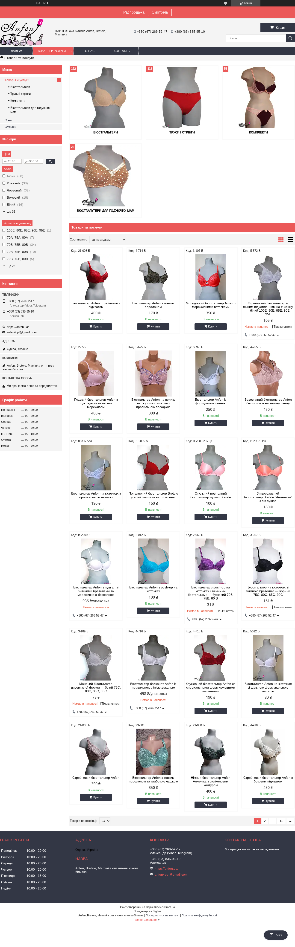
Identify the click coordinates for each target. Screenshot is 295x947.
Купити (98, 326)
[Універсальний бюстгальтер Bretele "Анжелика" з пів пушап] (268, 467)
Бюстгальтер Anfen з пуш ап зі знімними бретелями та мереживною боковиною (95, 591)
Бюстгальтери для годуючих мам (105, 210)
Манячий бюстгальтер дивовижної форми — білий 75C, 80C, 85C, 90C (96, 687)
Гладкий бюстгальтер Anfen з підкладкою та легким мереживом (96, 403)
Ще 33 (11, 211)
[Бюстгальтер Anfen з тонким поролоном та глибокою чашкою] (153, 752)
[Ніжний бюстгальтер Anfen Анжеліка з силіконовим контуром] (211, 752)
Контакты (122, 51)
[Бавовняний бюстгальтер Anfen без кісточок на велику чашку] (268, 373)
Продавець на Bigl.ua (148, 911)
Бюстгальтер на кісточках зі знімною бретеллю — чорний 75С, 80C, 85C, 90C (268, 591)
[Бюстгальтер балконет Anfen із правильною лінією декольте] (153, 658)
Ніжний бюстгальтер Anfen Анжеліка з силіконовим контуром (210, 781)
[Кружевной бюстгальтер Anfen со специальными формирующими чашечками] (211, 658)
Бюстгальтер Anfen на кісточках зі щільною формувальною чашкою (268, 687)
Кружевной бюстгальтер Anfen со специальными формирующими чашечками (211, 687)
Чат (279, 935)
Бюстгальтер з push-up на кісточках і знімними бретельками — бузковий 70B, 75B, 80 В (210, 592)
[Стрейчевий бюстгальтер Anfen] (96, 752)
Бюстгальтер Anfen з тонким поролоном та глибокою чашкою (153, 779)
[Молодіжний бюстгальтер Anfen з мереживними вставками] (211, 277)
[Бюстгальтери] (105, 97)
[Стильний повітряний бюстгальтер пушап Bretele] (211, 467)
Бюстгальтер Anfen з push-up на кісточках (153, 589)
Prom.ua (169, 907)
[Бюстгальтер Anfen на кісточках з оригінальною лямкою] (96, 467)
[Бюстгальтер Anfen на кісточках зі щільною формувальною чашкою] (268, 658)
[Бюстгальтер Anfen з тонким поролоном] (153, 277)
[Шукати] (290, 38)
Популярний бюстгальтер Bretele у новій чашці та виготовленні (153, 495)
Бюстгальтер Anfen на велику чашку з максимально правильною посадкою (153, 403)
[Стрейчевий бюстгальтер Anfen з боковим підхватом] (268, 752)
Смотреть (160, 12)
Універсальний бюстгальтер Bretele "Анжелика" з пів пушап (268, 497)
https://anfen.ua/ (18, 327)
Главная (16, 51)
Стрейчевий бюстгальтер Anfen (95, 777)
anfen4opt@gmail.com (22, 332)
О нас (89, 51)
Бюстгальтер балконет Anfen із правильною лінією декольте (153, 685)
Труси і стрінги (182, 132)
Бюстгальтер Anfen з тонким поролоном (153, 305)
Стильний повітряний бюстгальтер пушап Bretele (210, 495)
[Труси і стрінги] (182, 97)
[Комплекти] (258, 97)
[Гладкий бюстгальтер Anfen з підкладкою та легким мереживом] (96, 373)
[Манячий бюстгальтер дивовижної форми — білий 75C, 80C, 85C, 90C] (96, 658)
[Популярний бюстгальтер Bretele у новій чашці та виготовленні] (153, 467)
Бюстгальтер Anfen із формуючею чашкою (211, 401)
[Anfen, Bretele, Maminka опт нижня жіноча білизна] (21, 45)
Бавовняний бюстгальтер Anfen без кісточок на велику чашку (268, 401)
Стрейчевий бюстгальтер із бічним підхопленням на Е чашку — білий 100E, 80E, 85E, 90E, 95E (268, 308)
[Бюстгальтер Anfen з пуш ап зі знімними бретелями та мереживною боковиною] (96, 561)
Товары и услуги (51, 51)
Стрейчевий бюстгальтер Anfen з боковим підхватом (268, 779)
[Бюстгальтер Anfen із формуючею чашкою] (211, 373)
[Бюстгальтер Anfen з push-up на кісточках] (153, 561)
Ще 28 (11, 266)
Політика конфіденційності (199, 915)
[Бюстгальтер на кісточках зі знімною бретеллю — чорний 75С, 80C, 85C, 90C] (268, 561)
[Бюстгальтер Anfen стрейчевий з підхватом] (96, 277)
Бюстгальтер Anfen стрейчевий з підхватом (95, 305)
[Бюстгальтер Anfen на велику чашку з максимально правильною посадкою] (153, 373)
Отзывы (10, 127)
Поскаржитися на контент (163, 915)
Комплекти (258, 132)
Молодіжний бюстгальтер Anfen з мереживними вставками (211, 305)
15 (281, 821)
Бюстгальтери (105, 132)
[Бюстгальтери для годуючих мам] (105, 175)
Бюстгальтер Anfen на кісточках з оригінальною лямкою (96, 495)
